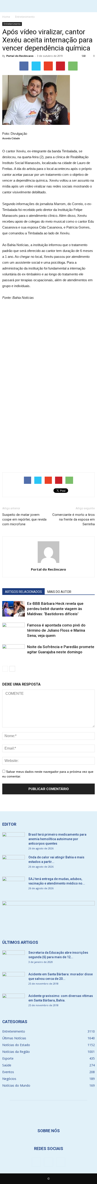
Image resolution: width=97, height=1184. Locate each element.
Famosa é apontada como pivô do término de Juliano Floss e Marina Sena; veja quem (56, 630)
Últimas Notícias (14, 1038)
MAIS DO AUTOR (59, 592)
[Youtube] (60, 1162)
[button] (90, 6)
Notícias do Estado (16, 1045)
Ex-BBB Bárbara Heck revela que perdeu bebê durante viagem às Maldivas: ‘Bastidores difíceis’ (55, 608)
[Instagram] (48, 1162)
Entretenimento (12, 23)
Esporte (8, 1058)
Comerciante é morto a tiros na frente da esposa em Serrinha (73, 519)
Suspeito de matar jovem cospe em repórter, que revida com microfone (24, 519)
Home (6, 17)
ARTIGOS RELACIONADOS (23, 592)
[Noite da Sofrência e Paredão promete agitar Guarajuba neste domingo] (13, 652)
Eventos (8, 1072)
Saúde (6, 1065)
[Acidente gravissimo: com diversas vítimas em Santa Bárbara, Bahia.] (13, 1001)
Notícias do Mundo (16, 1085)
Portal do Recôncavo (19, 55)
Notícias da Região (16, 1051)
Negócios (9, 1079)
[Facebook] (36, 1162)
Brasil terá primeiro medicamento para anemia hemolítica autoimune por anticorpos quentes (57, 839)
